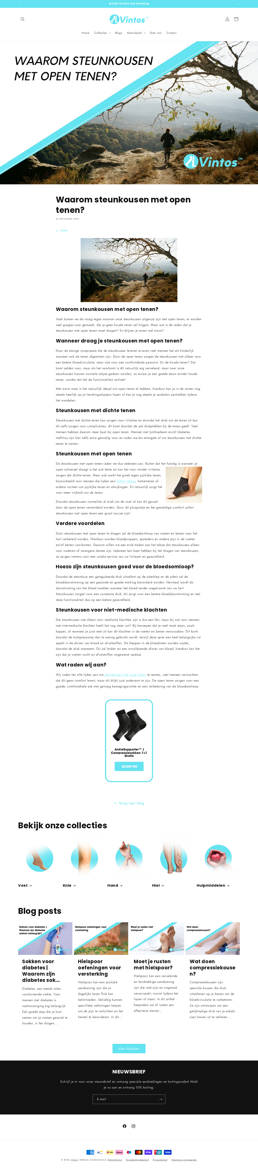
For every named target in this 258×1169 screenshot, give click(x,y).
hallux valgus (125, 481)
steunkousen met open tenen (125, 674)
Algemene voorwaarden (184, 1159)
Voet (23, 885)
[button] (22, 19)
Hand (112, 885)
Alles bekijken (129, 1048)
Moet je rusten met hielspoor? (153, 964)
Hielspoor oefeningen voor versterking (99, 967)
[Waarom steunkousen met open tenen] (129, 740)
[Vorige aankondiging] (19, 4)
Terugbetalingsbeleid (137, 1159)
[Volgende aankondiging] (238, 4)
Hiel (156, 885)
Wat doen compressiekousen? (213, 967)
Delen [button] (64, 230)
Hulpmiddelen (211, 885)
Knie (67, 885)
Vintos (74, 1159)
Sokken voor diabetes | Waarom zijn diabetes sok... (41, 970)
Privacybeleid (160, 1159)
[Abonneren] (160, 1099)
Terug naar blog (131, 803)
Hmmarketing (114, 1159)
